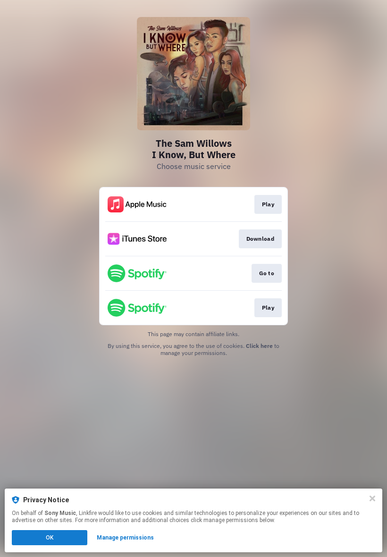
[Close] (372, 498)
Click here (259, 345)
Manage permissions (125, 537)
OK (49, 537)
